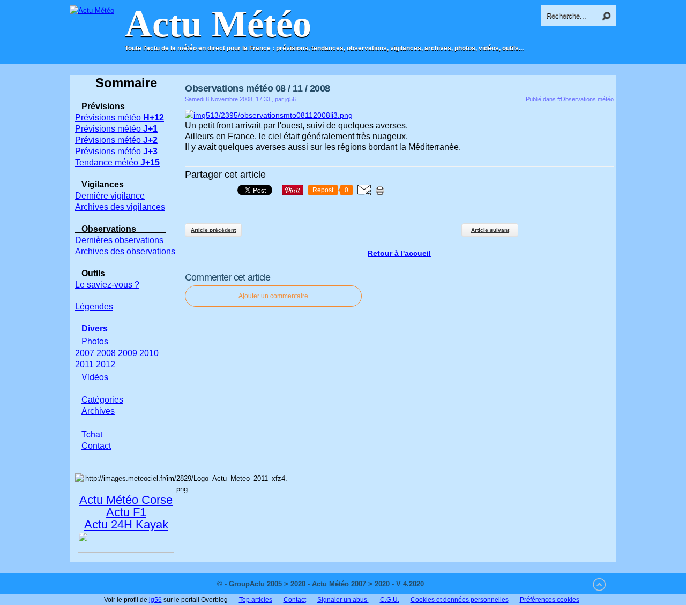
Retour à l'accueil (399, 253)
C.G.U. (389, 599)
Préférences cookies (549, 599)
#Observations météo (585, 99)
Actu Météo (218, 24)
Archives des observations (125, 251)
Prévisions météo (119, 117)
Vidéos (94, 376)
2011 (84, 364)
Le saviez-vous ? (107, 284)
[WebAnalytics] (447, 584)
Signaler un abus (343, 599)
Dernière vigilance (110, 195)
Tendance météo (117, 162)
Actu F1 (126, 512)
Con (96, 445)
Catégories (102, 399)
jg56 (155, 599)
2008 (106, 353)
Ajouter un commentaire (273, 296)
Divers (94, 328)
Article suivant (490, 230)
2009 (127, 353)
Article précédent (213, 230)
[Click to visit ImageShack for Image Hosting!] (269, 115)
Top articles (255, 599)
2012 (105, 364)
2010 (149, 353)
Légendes (94, 306)
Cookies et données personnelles (460, 599)
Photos (94, 341)
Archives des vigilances (120, 206)
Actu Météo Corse (126, 499)
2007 (84, 353)
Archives (98, 410)
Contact (295, 599)
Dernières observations (119, 240)
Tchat (91, 434)
